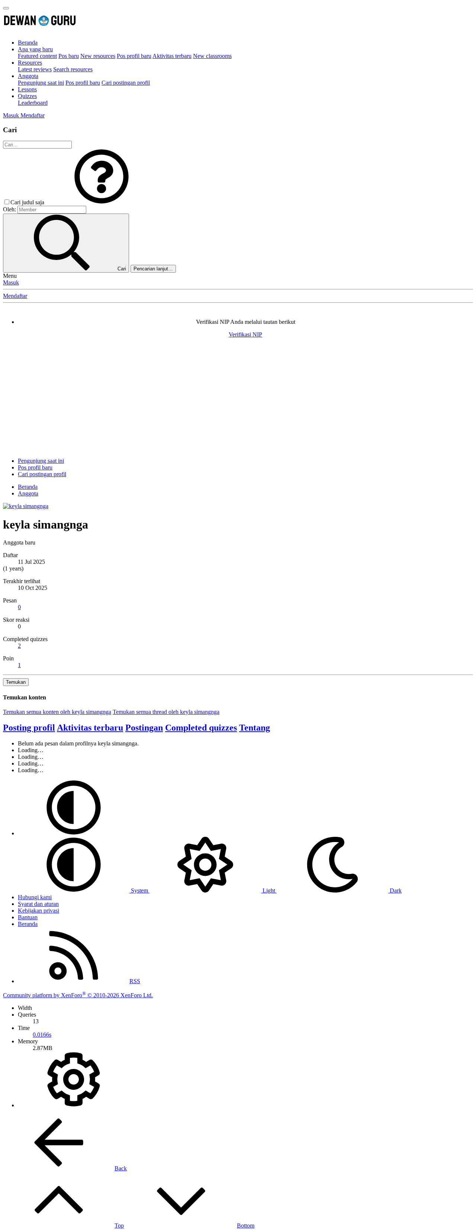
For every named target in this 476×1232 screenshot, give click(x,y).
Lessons (27, 89)
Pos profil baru (134, 56)
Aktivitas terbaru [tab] (90, 727)
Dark (395, 890)
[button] (101, 202)
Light (269, 890)
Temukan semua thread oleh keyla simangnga (166, 712)
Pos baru (68, 56)
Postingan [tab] (144, 727)
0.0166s (42, 1034)
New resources (97, 56)
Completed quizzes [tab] (201, 727)
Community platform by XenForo (78, 995)
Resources (30, 62)
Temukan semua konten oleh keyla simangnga (57, 712)
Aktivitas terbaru (172, 56)
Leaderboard (33, 103)
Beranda (28, 42)
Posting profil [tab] (29, 727)
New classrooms (212, 56)
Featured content (37, 56)
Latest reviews (35, 69)
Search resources (73, 69)
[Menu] (6, 8)
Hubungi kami (35, 897)
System (139, 890)
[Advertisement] (238, 400)
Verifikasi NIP (245, 334)
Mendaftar (15, 296)
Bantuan (28, 917)
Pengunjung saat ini (41, 82)
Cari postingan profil (126, 82)
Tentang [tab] (254, 727)
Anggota (28, 76)
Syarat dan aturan (38, 904)
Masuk (11, 282)
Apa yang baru (35, 49)
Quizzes (27, 96)
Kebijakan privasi (38, 910)
